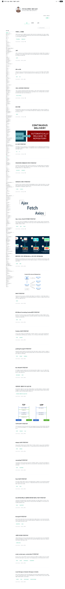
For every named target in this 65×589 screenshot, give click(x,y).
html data (7, 102)
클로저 (7, 183)
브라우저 (7, 110)
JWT (6, 43)
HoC (6, 252)
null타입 (7, 93)
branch (7, 151)
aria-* (7, 245)
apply (7, 284)
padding (25, 356)
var (6, 181)
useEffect (7, 134)
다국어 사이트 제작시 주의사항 (9, 182)
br (6, 165)
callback (7, 118)
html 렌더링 (7, 164)
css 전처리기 (7, 263)
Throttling (7, 273)
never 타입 (7, 159)
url (6, 114)
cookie (7, 261)
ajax (20, 226)
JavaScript (7, 155)
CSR (6, 224)
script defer (7, 246)
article (7, 69)
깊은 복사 (7, 72)
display (7, 247)
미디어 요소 (7, 162)
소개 (38, 23)
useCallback (8, 50)
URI (6, 83)
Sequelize (7, 81)
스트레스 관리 (8, 101)
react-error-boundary (9, 251)
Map (6, 267)
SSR (6, 225)
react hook (7, 152)
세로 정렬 (7, 99)
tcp (6, 161)
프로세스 (7, 57)
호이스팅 (7, 100)
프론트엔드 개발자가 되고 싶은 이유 (9, 195)
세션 (6, 104)
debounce (7, 130)
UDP (6, 173)
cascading (7, 123)
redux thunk (7, 91)
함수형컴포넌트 (8, 185)
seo (6, 257)
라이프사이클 (7, 129)
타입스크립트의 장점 (8, 265)
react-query (7, 196)
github (7, 254)
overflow (7, 221)
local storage (26, 579)
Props (7, 272)
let (6, 180)
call (6, 285)
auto (6, 192)
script (21, 560)
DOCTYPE (7, 193)
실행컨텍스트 (7, 121)
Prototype (7, 132)
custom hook (8, 233)
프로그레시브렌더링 (8, 236)
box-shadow (8, 119)
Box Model (7, 98)
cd (6, 201)
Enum (7, 214)
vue (6, 113)
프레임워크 (7, 88)
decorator (7, 141)
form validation (8, 216)
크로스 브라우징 (8, 215)
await (7, 133)
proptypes (7, 243)
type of (7, 89)
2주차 (6, 153)
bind (6, 47)
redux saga (7, 92)
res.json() (7, 149)
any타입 (7, 237)
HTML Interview (8, 283)
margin (7, 170)
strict (6, 122)
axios (6, 213)
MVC (6, 124)
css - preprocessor (8, 63)
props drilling (8, 140)
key (6, 194)
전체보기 (7, 32)
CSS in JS (7, 191)
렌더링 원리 (7, 256)
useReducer (7, 206)
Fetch (7, 242)
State (7, 203)
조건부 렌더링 (8, 103)
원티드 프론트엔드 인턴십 (9, 48)
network (7, 150)
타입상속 (7, 73)
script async (8, 78)
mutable (7, 108)
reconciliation (8, 120)
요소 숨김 (7, 82)
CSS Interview (8, 275)
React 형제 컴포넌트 (8, 51)
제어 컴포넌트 (8, 223)
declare (7, 175)
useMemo (7, 205)
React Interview (8, 144)
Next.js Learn (8, 33)
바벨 (6, 154)
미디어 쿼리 (7, 202)
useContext (7, 204)
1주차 (6, 53)
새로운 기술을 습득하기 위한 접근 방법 (9, 232)
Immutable (7, 59)
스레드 (7, 286)
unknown (7, 244)
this (6, 211)
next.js (7, 262)
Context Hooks (8, 139)
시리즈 (32, 23)
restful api (7, 94)
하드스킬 (7, 62)
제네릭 (7, 200)
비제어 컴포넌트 (8, 111)
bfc (6, 234)
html (6, 38)
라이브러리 (18, 170)
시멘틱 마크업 (18, 542)
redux (7, 41)
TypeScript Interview (9, 277)
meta (6, 235)
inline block (7, 210)
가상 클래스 (7, 222)
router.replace (8, 112)
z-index (7, 190)
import (7, 79)
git (6, 40)
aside (7, 70)
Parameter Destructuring (9, 271)
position (7, 68)
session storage (8, 84)
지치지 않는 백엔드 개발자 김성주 (30, 9)
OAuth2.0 (7, 169)
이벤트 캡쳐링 (8, 163)
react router (7, 49)
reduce (7, 220)
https (6, 174)
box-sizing (7, 184)
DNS (17, 300)
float (20, 486)
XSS (6, 172)
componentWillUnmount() (9, 186)
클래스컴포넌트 (8, 90)
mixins (7, 282)
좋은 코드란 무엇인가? (9, 253)
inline (6, 231)
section (7, 71)
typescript (7, 52)
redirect (7, 255)
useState (7, 135)
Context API (7, 42)
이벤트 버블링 (8, 264)
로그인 (61, 1)
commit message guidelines (9, 276)
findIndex (7, 109)
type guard (7, 61)
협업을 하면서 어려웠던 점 (9, 145)
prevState (7, 142)
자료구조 (7, 80)
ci (19, 151)
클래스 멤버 (7, 171)
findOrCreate (8, 131)
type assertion (8, 60)
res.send (7, 160)
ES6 (6, 274)
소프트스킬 (7, 58)
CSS (6, 37)
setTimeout (7, 212)
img (6, 143)
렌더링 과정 (7, 241)
